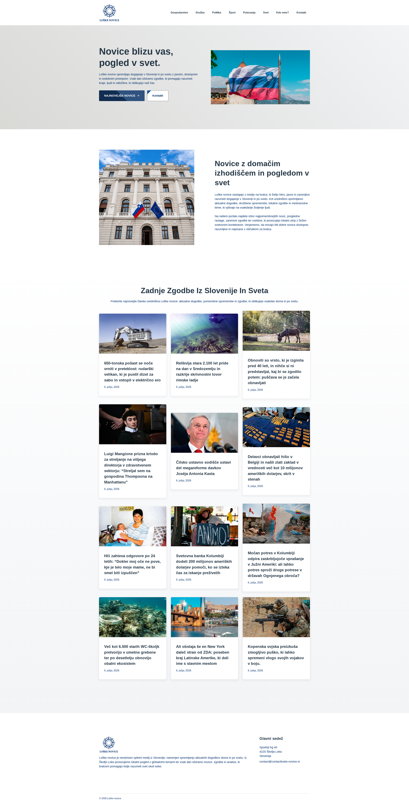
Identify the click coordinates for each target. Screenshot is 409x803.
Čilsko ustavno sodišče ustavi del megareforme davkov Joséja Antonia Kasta (203, 468)
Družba (200, 12)
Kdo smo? (282, 12)
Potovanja (249, 12)
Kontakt (301, 12)
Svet (266, 12)
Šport (232, 12)
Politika (216, 12)
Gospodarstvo (179, 12)
